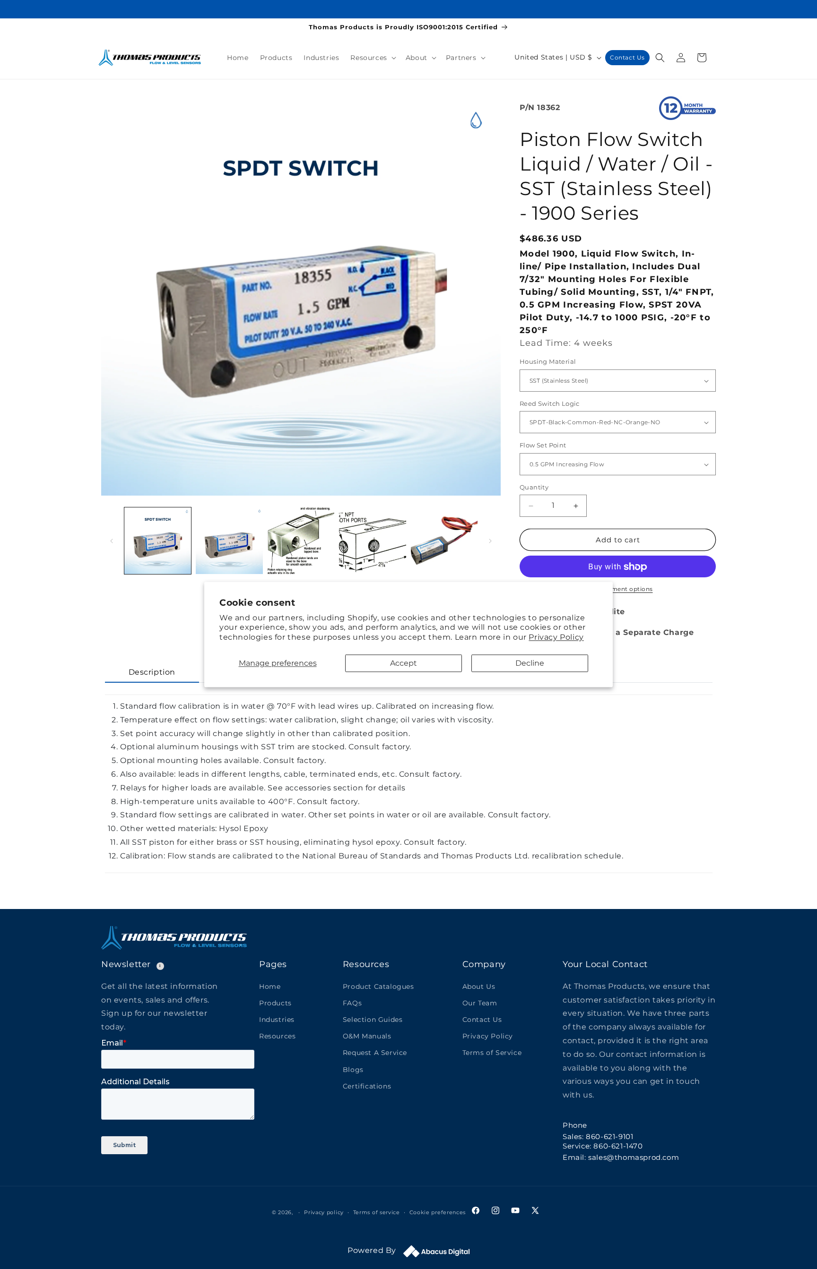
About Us (478, 986)
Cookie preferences (437, 1212)
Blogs (353, 1069)
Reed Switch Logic (550, 403)
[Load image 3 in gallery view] (301, 540)
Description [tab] (152, 672)
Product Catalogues (378, 986)
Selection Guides (373, 1019)
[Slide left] (111, 541)
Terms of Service (492, 1052)
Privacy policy (324, 1212)
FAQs (352, 1002)
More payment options (618, 589)
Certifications (367, 1085)
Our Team (479, 1002)
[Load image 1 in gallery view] (157, 540)
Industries (277, 1019)
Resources (277, 1036)
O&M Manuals (367, 1036)
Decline (529, 663)
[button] (372, 57)
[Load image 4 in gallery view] (372, 540)
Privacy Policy (556, 637)
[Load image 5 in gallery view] (444, 540)
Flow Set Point (543, 445)
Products (275, 1002)
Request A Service (375, 1052)
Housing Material (548, 362)
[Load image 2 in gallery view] (229, 540)
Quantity (534, 487)
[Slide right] (490, 541)
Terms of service (376, 1212)
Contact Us (627, 57)
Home (269, 986)
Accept (403, 663)
